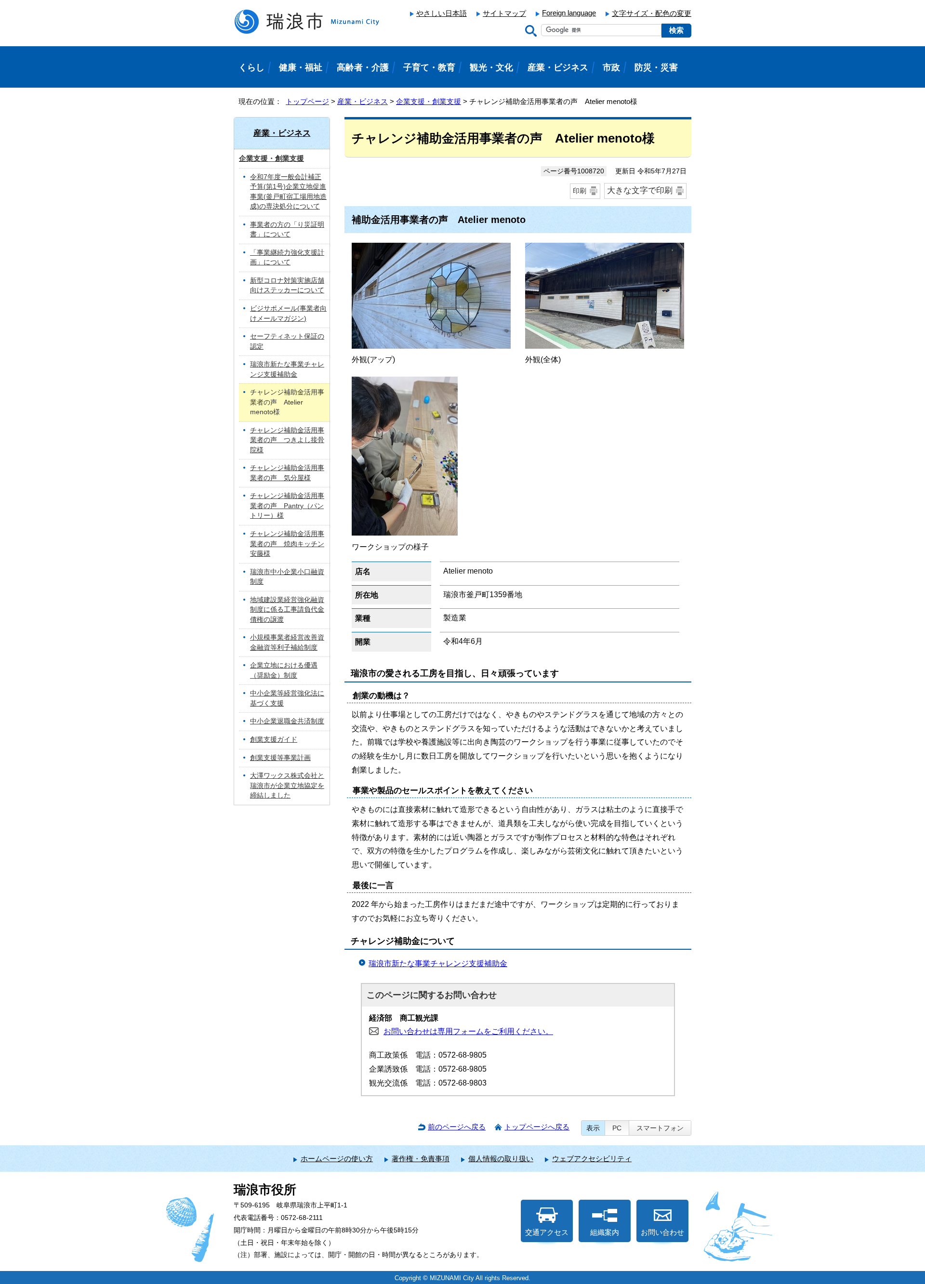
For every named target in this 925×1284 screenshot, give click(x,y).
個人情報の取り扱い (500, 1158)
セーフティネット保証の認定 (287, 341)
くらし (251, 67)
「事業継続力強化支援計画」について (287, 257)
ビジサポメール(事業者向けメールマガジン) (288, 313)
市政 (611, 67)
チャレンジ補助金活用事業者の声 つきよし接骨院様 (287, 440)
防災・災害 (656, 67)
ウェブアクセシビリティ (592, 1158)
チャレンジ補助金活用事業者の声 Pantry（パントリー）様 (287, 505)
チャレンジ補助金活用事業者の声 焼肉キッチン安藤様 (287, 543)
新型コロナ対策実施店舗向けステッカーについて (287, 285)
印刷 (579, 191)
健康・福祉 (300, 67)
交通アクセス (546, 1232)
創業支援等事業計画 (280, 757)
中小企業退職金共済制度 (287, 721)
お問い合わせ (662, 1232)
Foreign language (569, 13)
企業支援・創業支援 (428, 101)
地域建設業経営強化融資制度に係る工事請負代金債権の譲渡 (287, 609)
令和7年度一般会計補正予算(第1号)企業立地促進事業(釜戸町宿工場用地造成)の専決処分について (288, 191)
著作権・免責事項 (420, 1158)
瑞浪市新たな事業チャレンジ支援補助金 (438, 963)
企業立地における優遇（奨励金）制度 (283, 670)
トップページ (307, 101)
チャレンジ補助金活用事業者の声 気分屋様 (287, 473)
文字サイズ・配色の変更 (651, 13)
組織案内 (604, 1232)
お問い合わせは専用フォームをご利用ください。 (468, 1031)
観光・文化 (491, 67)
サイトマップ (504, 13)
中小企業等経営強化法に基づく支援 (287, 698)
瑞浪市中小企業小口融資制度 (287, 577)
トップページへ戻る (536, 1127)
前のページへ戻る (457, 1127)
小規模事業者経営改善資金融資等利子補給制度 (287, 642)
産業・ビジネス (362, 101)
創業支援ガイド (273, 739)
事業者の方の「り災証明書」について (287, 229)
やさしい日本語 (441, 13)
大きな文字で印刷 (640, 190)
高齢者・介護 (363, 67)
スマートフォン (660, 1128)
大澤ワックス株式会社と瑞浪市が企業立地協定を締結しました (287, 785)
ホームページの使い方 (337, 1158)
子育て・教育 (429, 67)
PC (616, 1128)
